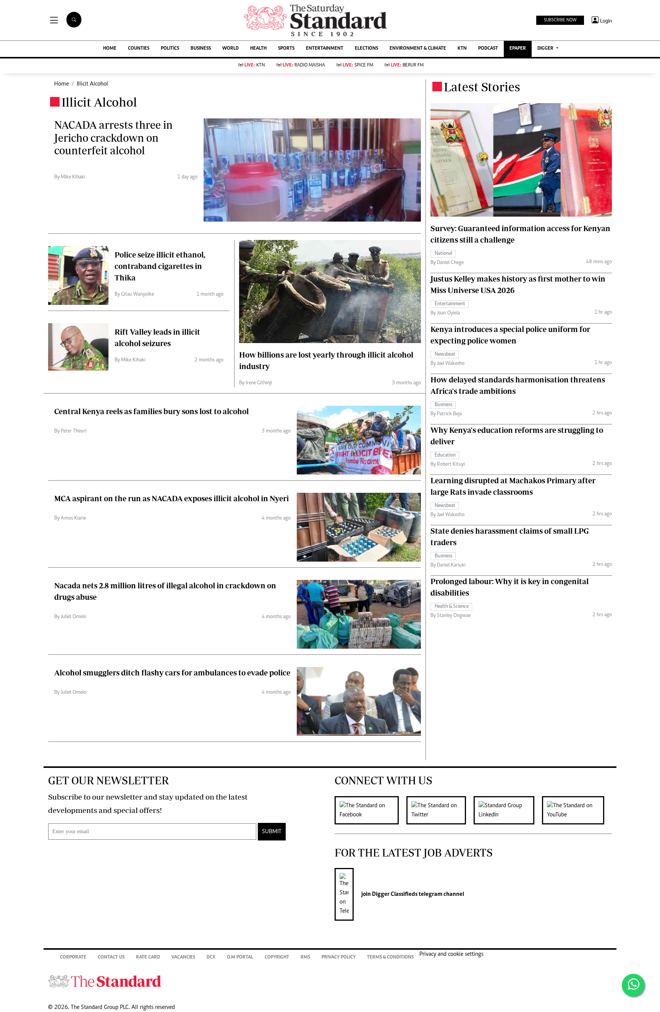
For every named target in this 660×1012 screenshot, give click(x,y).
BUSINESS (201, 48)
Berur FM (407, 65)
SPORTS (286, 48)
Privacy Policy (339, 957)
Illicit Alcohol (92, 84)
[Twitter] (440, 810)
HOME (109, 48)
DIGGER (546, 48)
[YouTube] (577, 810)
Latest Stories (482, 87)
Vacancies (183, 957)
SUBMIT (271, 832)
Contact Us (111, 957)
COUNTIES (138, 48)
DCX (211, 957)
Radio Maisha (304, 65)
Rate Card (148, 957)
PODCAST (488, 48)
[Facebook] (370, 810)
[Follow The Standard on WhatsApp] (633, 985)
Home (61, 84)
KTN (462, 48)
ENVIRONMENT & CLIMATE (418, 48)
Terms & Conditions (390, 957)
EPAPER (518, 48)
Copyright (277, 957)
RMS (305, 957)
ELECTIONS (366, 48)
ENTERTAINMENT (324, 48)
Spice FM (358, 65)
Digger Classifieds (394, 894)
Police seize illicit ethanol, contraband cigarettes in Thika (160, 266)
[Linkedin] (508, 810)
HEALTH (258, 48)
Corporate (73, 957)
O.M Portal (240, 957)
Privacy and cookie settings (451, 954)
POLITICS (170, 48)
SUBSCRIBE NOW (560, 20)
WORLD (230, 48)
